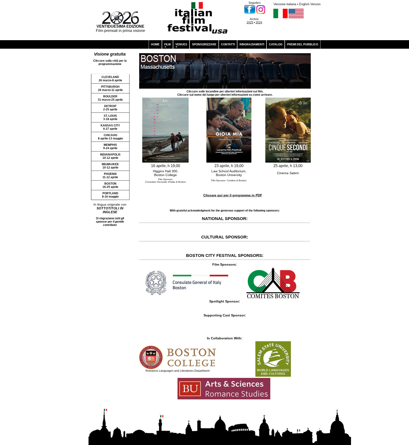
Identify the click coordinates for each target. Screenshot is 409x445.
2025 (250, 22)
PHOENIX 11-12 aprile (110, 175)
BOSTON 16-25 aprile (110, 185)
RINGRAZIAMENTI (252, 44)
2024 (259, 22)
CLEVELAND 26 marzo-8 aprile (110, 78)
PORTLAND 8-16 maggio (110, 195)
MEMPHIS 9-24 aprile (110, 146)
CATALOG (275, 44)
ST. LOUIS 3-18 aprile (110, 117)
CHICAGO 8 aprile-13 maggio (110, 137)
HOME (155, 44)
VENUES (181, 44)
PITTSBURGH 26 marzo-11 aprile (110, 88)
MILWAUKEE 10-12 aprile (110, 166)
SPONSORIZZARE (204, 44)
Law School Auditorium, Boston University (228, 173)
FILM (167, 44)
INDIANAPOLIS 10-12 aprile (110, 156)
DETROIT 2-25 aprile (110, 107)
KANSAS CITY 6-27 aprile (110, 127)
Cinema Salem (288, 173)
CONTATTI (228, 44)
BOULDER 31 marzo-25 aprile (110, 98)
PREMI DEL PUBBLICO (302, 44)
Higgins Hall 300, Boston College (165, 173)
